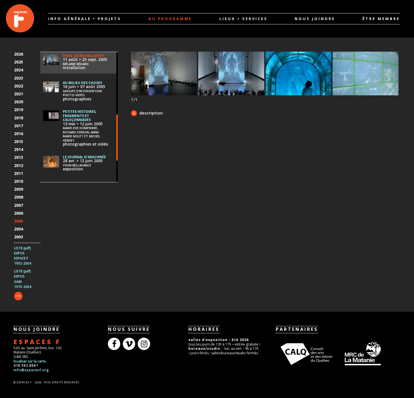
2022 (18, 86)
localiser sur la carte (30, 361)
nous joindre (315, 18)
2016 (18, 133)
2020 (18, 101)
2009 (18, 189)
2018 (18, 117)
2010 (18, 181)
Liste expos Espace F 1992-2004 (22, 256)
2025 (18, 62)
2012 (18, 165)
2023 (18, 78)
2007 (18, 205)
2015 (18, 141)
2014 (18, 149)
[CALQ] (306, 353)
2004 (18, 229)
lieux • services (243, 18)
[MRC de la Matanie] (367, 353)
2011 (18, 173)
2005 (18, 221)
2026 (18, 54)
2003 (18, 236)
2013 (18, 157)
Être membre (381, 18)
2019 (18, 109)
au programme (170, 18)
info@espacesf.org (31, 370)
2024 (18, 69)
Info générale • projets (84, 18)
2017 (18, 125)
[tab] (147, 113)
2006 (18, 213)
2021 (18, 93)
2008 (18, 197)
